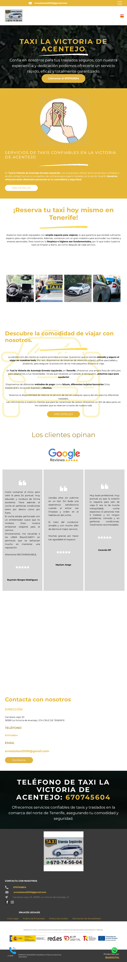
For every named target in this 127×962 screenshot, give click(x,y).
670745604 (11, 735)
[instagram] (12, 902)
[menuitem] (13, 918)
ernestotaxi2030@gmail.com (51, 3)
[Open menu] (119, 3)
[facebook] (7, 902)
